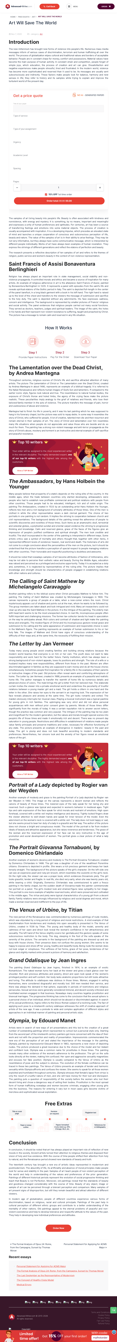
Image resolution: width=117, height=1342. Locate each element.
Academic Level (20, 155)
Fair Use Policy (103, 1321)
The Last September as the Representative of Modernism (45, 1275)
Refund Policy (104, 1323)
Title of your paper (19, 104)
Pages (16, 181)
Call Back (50, 6)
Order (104, 6)
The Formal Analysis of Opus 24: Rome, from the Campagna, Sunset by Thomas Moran (31, 1247)
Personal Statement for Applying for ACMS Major (41, 1266)
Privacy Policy (104, 1318)
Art (41, 34)
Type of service (20, 116)
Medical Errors (24, 1284)
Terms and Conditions (100, 1312)
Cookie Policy (104, 1315)
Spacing (17, 168)
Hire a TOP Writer (25, 471)
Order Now (58, 1228)
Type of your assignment (24, 129)
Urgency (17, 142)
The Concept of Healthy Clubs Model (35, 1280)
